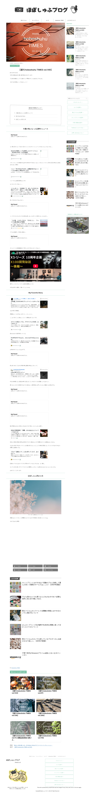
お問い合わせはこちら (77, 133)
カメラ (47, 20)
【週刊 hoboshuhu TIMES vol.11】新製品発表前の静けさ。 (22, 738)
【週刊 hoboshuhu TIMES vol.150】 (23, 747)
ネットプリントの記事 (77, 117)
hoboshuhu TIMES (59, 20)
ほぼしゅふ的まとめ (21, 119)
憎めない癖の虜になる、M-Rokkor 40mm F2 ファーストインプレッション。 (33, 745)
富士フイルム (24, 20)
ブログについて (77, 102)
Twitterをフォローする (77, 127)
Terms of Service (74, 787)
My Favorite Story (20, 116)
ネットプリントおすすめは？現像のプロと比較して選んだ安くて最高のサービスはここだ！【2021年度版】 (82, 149)
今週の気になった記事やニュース (24, 113)
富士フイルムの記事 (77, 112)
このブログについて (71, 20)
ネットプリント (35, 20)
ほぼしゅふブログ (13, 760)
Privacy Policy (65, 787)
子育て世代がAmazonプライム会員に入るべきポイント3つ (81, 205)
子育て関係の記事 (77, 122)
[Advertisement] (35, 544)
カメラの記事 (77, 107)
